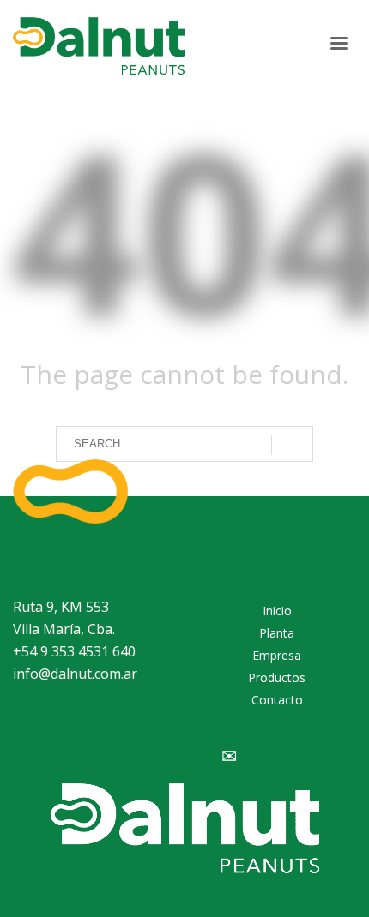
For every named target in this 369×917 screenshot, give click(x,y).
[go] (292, 445)
